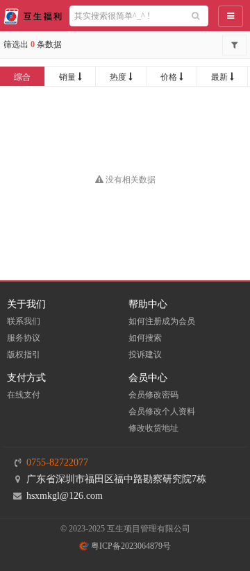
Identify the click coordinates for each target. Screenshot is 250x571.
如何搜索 (145, 338)
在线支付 (23, 395)
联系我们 (23, 321)
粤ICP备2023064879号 (130, 546)
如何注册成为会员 (161, 321)
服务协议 (23, 338)
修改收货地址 (153, 428)
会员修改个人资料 (161, 411)
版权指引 (23, 354)
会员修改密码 (153, 395)
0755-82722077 (57, 462)
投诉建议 (145, 354)
